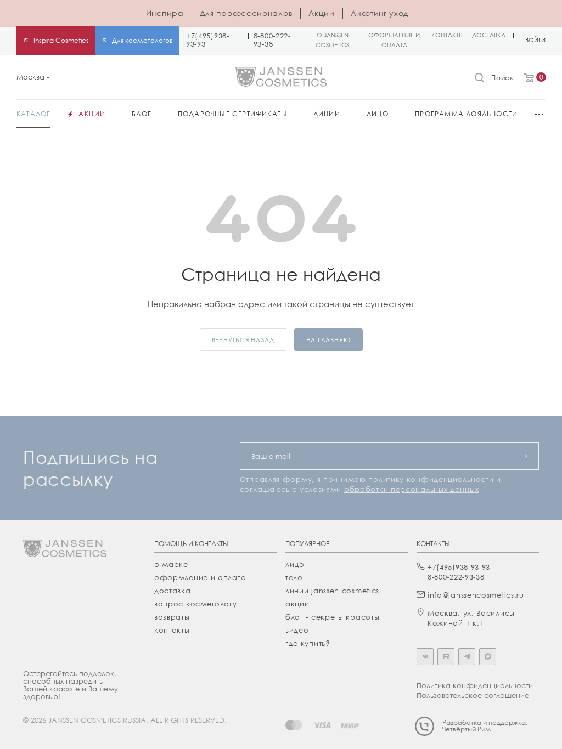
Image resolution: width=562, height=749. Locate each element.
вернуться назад (243, 339)
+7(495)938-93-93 (207, 40)
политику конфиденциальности (430, 479)
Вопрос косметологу (195, 604)
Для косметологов (142, 40)
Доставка (172, 590)
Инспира (165, 13)
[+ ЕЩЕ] (535, 114)
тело (294, 577)
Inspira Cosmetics (61, 40)
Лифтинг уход (379, 13)
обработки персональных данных (411, 489)
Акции (321, 13)
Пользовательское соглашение (473, 695)
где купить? (307, 643)
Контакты (172, 630)
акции (297, 604)
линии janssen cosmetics (332, 590)
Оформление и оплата (200, 577)
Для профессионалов (246, 13)
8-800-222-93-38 (272, 40)
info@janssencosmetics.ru (476, 595)
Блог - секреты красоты (332, 617)
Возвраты (172, 617)
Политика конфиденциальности (475, 685)
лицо (295, 564)
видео (297, 630)
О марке (171, 564)
